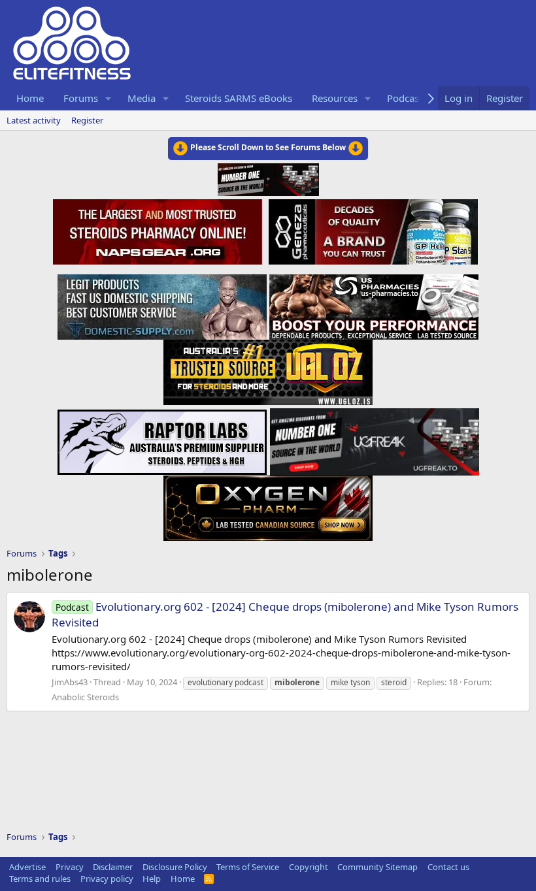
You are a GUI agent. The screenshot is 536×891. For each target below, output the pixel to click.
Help (151, 878)
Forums (80, 98)
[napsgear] (159, 229)
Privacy (70, 867)
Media (141, 98)
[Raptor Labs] (162, 438)
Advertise (27, 867)
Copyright (308, 867)
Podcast (404, 98)
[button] (108, 98)
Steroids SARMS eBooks (238, 98)
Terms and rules (40, 878)
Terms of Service (247, 867)
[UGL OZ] (268, 368)
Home (30, 98)
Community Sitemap (377, 867)
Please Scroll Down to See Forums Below (268, 147)
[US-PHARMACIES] (373, 303)
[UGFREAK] (374, 438)
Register (87, 120)
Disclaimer (113, 867)
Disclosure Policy (174, 867)
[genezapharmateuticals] (371, 229)
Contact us (448, 867)
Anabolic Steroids (85, 697)
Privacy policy (106, 878)
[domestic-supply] (162, 303)
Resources (335, 98)
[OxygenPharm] (268, 504)
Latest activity (34, 120)
